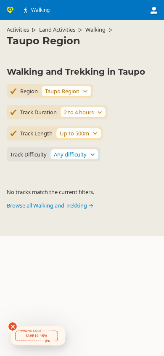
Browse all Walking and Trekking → (50, 205)
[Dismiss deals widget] (12, 326)
